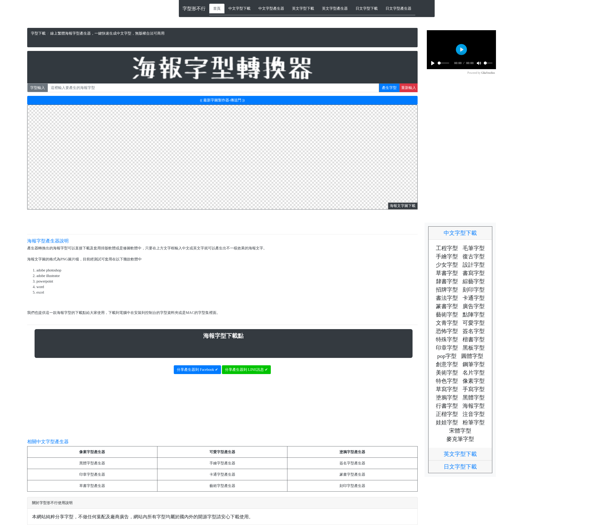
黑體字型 (474, 398)
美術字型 (447, 373)
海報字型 (474, 406)
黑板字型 (474, 348)
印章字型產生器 (92, 474)
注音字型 (474, 414)
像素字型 (474, 381)
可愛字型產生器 (222, 452)
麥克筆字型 (460, 439)
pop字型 (447, 356)
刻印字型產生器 (352, 486)
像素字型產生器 (92, 452)
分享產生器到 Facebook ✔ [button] (197, 370)
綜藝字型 (474, 281)
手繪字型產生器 (222, 463)
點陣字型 (474, 315)
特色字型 (447, 381)
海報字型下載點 (223, 336)
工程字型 (447, 248)
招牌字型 (447, 290)
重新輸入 (408, 88)
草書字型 (447, 273)
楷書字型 (474, 339)
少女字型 (447, 265)
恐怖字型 (447, 331)
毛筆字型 (474, 248)
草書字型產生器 (92, 486)
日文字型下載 (367, 8)
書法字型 (447, 298)
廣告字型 (474, 306)
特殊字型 (447, 339)
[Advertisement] (282, 37)
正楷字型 (447, 414)
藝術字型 (447, 315)
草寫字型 (447, 389)
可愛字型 (474, 323)
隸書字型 (447, 281)
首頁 (217, 8)
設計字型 (474, 265)
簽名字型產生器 (352, 463)
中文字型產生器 (271, 8)
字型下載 (38, 33)
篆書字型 (447, 306)
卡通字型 (474, 298)
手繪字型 (447, 257)
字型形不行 (194, 8)
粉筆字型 (474, 422)
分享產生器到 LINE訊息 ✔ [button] (246, 370)
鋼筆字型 (474, 364)
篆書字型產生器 (352, 474)
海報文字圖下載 (403, 206)
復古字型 (474, 257)
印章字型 (447, 348)
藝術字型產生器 (222, 486)
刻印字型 (474, 290)
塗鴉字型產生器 (352, 452)
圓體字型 (472, 356)
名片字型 (474, 373)
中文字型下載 (239, 8)
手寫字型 (474, 389)
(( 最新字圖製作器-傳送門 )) (222, 100)
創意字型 (447, 364)
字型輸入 (37, 88)
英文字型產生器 (335, 8)
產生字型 (389, 88)
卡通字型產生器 (222, 474)
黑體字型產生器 (92, 463)
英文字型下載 (303, 8)
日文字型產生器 (398, 8)
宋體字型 (460, 431)
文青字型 (447, 323)
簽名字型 (474, 331)
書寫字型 (474, 273)
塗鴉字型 (447, 398)
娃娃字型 (447, 422)
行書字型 (447, 406)
